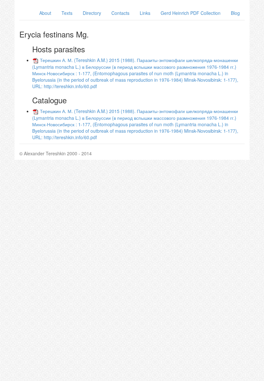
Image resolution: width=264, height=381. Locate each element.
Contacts (120, 13)
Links (145, 13)
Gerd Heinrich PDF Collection (191, 13)
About (45, 13)
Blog (235, 13)
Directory (92, 13)
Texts (66, 13)
